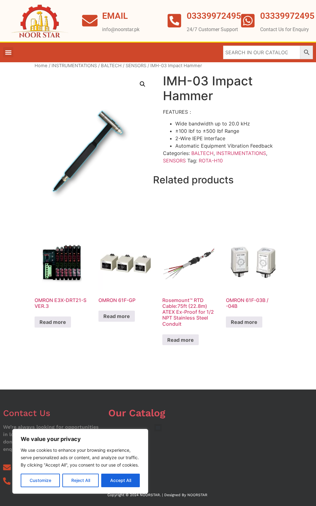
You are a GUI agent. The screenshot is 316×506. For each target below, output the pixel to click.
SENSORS (136, 65)
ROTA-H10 (211, 160)
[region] (80, 461)
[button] (8, 52)
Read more (53, 322)
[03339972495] (248, 20)
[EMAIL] (90, 20)
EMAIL (115, 16)
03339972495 (287, 16)
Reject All (80, 480)
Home (41, 65)
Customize (40, 480)
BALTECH (111, 65)
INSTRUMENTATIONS (74, 65)
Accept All (120, 480)
